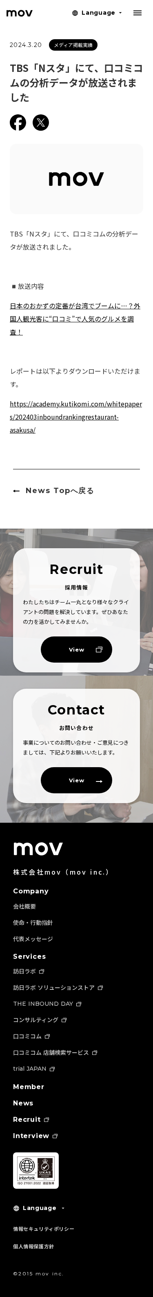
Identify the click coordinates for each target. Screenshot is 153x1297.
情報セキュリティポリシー (43, 1228)
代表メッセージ (33, 939)
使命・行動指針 (33, 922)
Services (29, 956)
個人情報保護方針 (33, 1246)
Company (31, 891)
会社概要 (24, 906)
